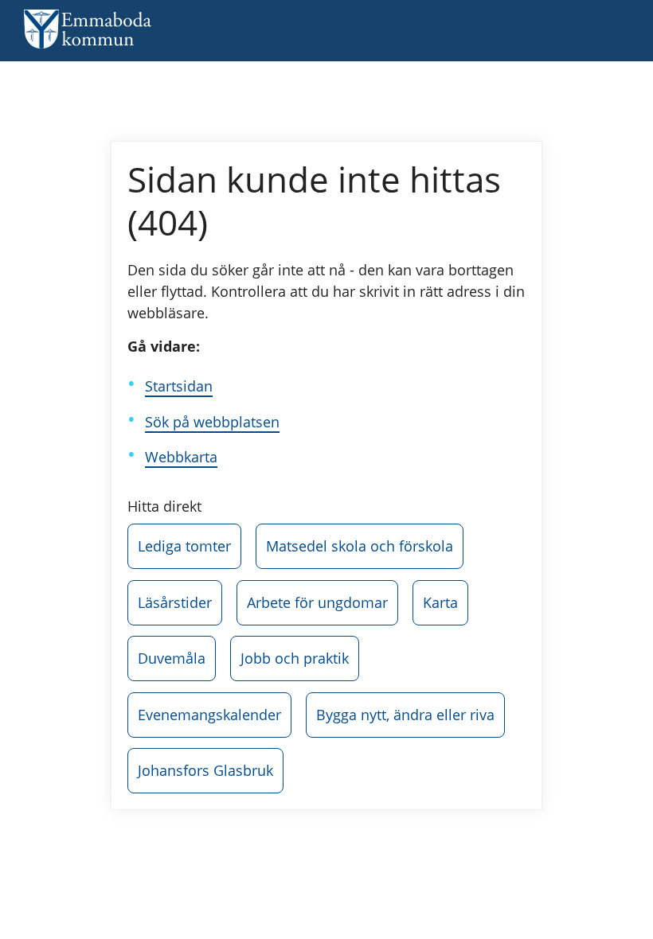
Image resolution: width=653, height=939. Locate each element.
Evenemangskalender (209, 714)
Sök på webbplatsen (212, 421)
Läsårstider (175, 602)
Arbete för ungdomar (317, 602)
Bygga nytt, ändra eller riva (405, 714)
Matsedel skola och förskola (359, 545)
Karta (440, 602)
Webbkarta (181, 456)
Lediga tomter (184, 545)
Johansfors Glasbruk (205, 770)
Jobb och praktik (294, 658)
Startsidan (179, 385)
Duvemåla (171, 658)
